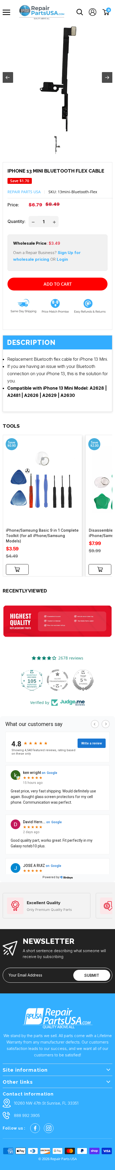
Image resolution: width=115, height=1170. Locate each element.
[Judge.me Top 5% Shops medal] (83, 680)
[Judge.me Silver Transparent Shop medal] (57, 680)
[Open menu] (8, 12)
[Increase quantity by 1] (54, 221)
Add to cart (58, 284)
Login (62, 259)
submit (91, 975)
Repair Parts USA (24, 191)
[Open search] (79, 12)
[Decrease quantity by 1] (33, 221)
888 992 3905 (27, 1115)
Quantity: (16, 221)
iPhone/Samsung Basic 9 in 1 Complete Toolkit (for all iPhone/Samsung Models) (42, 535)
